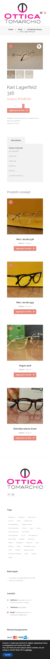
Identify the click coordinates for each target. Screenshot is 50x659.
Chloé (19, 521)
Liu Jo (23, 535)
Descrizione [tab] (16, 140)
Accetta (7, 655)
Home (10, 29)
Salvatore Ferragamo (14, 553)
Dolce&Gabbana (13, 524)
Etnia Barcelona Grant (25, 429)
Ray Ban (18, 550)
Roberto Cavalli (28, 550)
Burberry (21, 517)
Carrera (10, 521)
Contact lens (28, 521)
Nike (37, 542)
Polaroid (10, 546)
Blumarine (11, 517)
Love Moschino (32, 535)
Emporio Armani (27, 524)
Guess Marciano (13, 531)
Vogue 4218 (25, 365)
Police (19, 546)
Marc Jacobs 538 (25, 239)
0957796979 (22, 607)
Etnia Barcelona (13, 528)
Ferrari (24, 528)
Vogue (10, 557)
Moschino (29, 542)
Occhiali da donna (34, 29)
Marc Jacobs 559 (25, 302)
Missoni (10, 542)
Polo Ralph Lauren (30, 546)
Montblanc (19, 542)
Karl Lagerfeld (15, 121)
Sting (26, 553)
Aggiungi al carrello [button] (23, 248)
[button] (39, 46)
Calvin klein (32, 517)
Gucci (31, 528)
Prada (10, 550)
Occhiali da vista (32, 118)
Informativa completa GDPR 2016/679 (22, 578)
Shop (20, 29)
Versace (34, 553)
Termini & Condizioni (16, 580)
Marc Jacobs (12, 539)
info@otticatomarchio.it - (23, 612)
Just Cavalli (25, 531)
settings (28, 650)
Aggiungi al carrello (17, 110)
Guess (39, 528)
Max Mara (31, 539)
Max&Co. (22, 539)
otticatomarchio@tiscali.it (18, 615)
